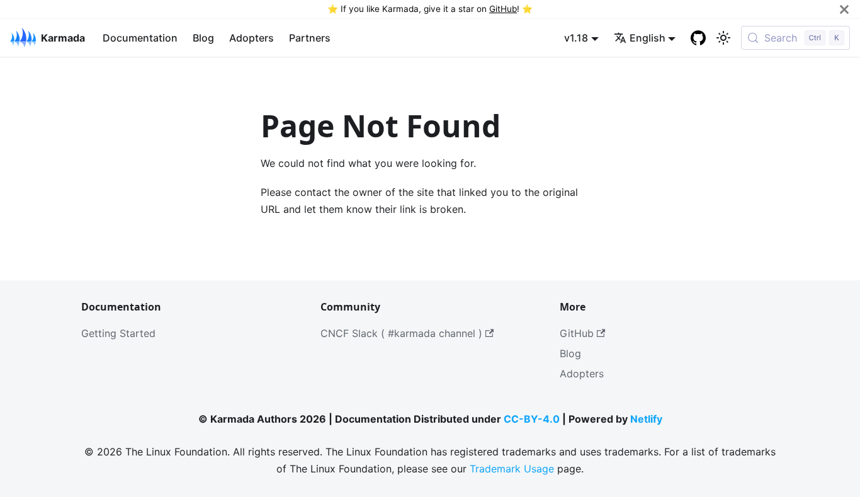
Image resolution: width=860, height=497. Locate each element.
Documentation (140, 37)
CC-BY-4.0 (532, 419)
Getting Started (118, 333)
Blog (203, 37)
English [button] (647, 37)
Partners (310, 37)
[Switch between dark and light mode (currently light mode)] (723, 38)
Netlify (646, 419)
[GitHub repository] (698, 38)
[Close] (844, 9)
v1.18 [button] (576, 37)
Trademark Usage (512, 468)
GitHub (503, 9)
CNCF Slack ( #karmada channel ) (401, 333)
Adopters (251, 37)
